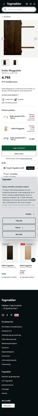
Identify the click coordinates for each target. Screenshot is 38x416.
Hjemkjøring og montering (11, 335)
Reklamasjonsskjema (9, 343)
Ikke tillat (19, 234)
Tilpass (17, 228)
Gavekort (5, 347)
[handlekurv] (31, 4)
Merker (4, 393)
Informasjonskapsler (9, 360)
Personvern (6, 356)
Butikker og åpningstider (11, 376)
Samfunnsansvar (7, 385)
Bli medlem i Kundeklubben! (12, 327)
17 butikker (14, 174)
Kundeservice (7, 331)
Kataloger (5, 389)
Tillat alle (19, 221)
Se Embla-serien (11, 82)
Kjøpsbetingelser (8, 352)
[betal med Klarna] (16, 315)
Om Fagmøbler (7, 381)
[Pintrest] (11, 315)
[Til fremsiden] (16, 4)
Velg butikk (30, 168)
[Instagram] (3, 315)
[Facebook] (7, 315)
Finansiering (6, 364)
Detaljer (29, 214)
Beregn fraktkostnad (26, 158)
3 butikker (12, 176)
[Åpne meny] (4, 4)
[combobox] (19, 9)
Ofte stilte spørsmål (9, 339)
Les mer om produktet (9, 95)
